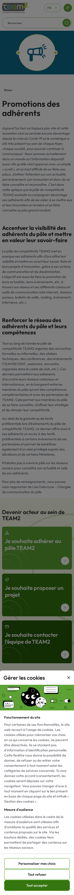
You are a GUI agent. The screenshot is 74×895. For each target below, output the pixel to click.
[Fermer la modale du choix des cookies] (69, 678)
